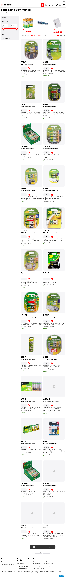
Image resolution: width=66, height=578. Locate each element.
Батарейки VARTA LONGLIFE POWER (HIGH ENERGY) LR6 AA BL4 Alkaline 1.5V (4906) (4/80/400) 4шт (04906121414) (53, 535)
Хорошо (62, 575)
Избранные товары (22, 566)
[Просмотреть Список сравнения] (53, 5)
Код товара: (23, 74)
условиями (24, 572)
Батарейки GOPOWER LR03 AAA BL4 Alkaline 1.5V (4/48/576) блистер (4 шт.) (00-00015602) (54, 451)
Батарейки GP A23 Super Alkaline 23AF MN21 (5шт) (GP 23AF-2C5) (31, 366)
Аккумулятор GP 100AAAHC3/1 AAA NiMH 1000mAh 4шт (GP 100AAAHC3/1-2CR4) (54, 114)
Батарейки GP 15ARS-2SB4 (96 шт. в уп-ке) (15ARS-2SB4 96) (30, 155)
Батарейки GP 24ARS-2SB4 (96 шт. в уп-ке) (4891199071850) (30, 492)
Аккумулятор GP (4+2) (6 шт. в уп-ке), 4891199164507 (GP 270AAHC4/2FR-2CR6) (31, 240)
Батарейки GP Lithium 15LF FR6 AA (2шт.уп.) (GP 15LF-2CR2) (52, 281)
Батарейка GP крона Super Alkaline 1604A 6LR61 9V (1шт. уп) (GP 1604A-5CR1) (31, 114)
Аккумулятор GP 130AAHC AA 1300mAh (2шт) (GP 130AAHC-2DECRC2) (51, 367)
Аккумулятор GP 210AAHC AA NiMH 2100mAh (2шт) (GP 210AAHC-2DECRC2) (53, 198)
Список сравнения (22, 568)
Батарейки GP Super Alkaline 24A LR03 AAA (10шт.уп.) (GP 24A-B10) (31, 408)
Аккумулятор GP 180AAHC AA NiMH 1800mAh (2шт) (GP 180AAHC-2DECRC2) (30, 282)
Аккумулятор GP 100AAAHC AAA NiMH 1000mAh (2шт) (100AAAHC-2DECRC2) (53, 239)
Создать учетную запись (8, 564)
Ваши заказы (20, 563)
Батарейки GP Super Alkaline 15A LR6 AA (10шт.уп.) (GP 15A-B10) (31, 450)
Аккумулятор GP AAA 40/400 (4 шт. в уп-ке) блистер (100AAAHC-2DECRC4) (31, 534)
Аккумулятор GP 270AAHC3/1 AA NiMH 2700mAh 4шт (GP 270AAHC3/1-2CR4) (31, 324)
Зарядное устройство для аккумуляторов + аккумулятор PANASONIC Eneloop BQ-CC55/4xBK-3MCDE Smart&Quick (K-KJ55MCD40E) (53, 409)
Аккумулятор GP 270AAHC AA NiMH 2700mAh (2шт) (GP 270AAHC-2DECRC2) (30, 72)
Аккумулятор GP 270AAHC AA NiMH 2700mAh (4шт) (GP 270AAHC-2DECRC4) (53, 156)
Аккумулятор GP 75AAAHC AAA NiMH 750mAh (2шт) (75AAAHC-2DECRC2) (53, 324)
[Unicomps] (6, 5)
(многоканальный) (43, 566)
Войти (2, 562)
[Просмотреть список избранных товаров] (57, 5)
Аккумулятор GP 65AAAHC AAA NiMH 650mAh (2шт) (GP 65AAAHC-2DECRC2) (54, 71)
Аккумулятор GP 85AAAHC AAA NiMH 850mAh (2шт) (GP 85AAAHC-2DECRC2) (31, 197)
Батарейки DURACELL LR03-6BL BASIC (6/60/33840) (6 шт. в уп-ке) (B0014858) (54, 493)
